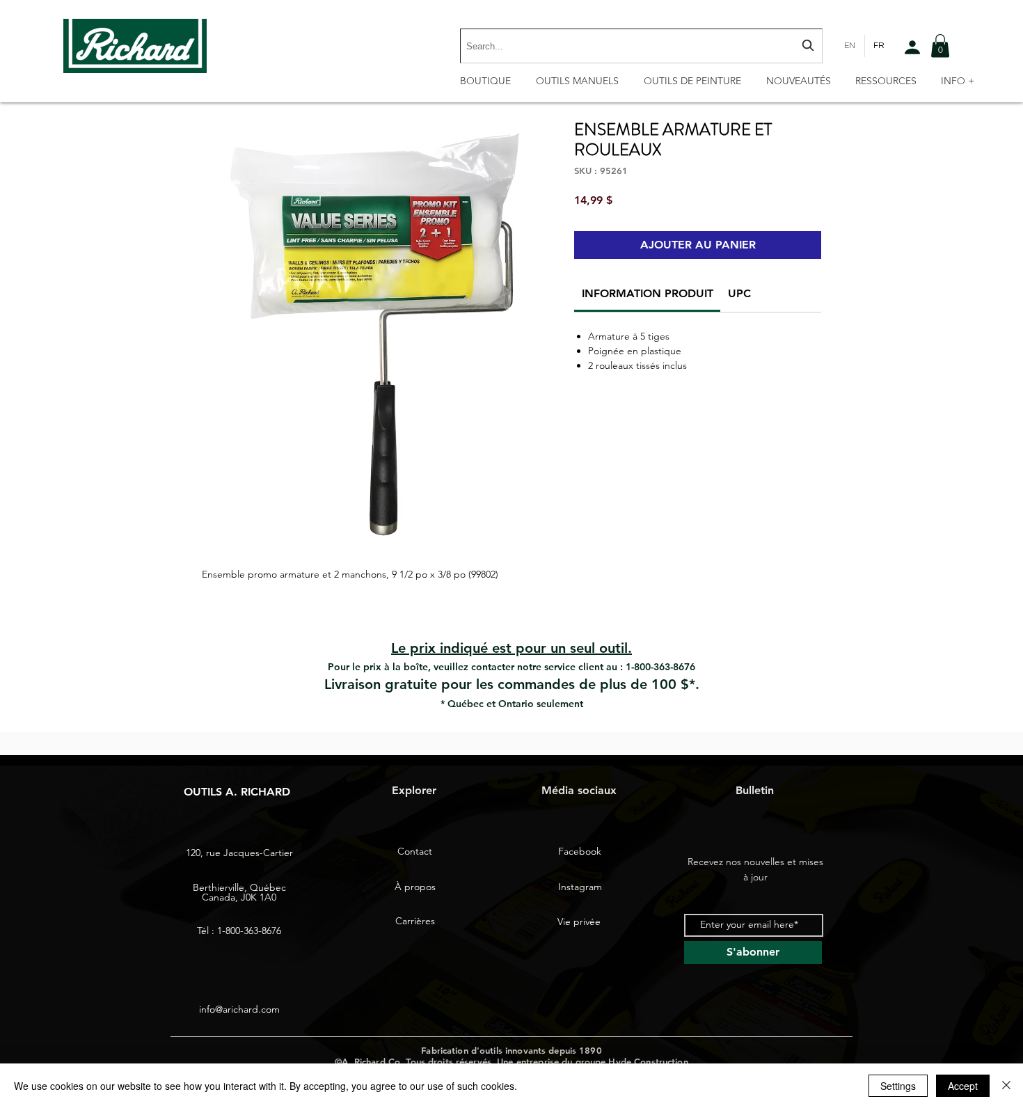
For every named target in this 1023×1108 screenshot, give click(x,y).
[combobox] (641, 46)
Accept (963, 1086)
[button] (940, 45)
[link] (647, 293)
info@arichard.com (239, 1009)
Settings (898, 1086)
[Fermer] (1006, 1086)
